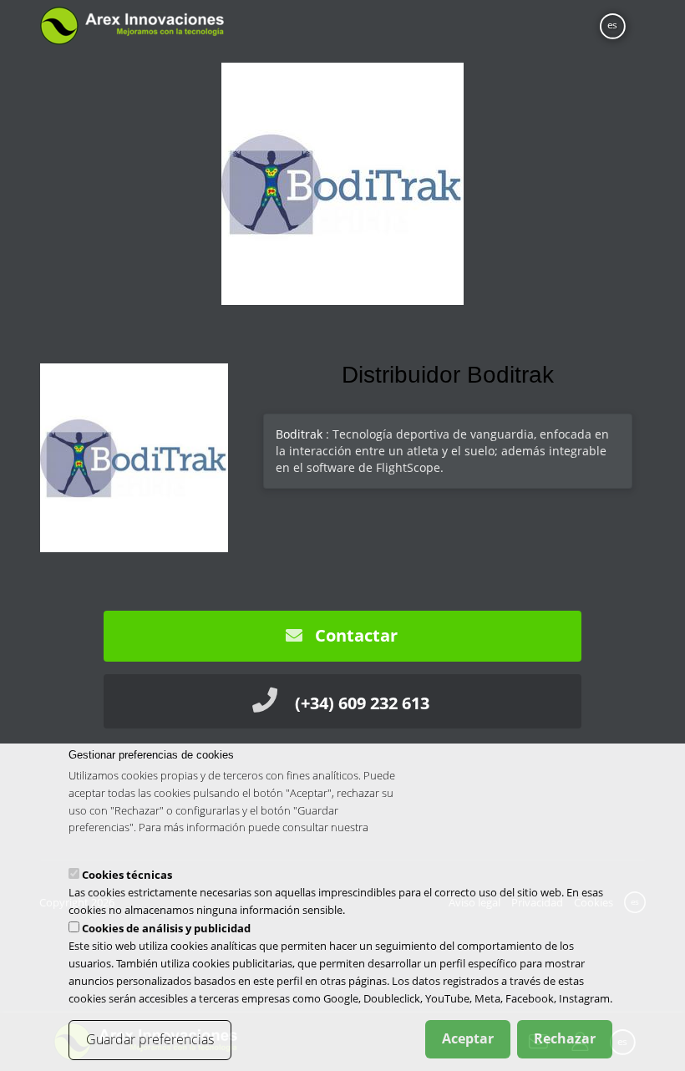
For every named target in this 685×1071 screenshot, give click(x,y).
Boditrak (299, 434)
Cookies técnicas (127, 874)
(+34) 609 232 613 (362, 703)
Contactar (354, 635)
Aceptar (468, 1038)
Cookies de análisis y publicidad (166, 928)
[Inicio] (131, 26)
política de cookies (113, 844)
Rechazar (565, 1038)
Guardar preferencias (150, 1039)
